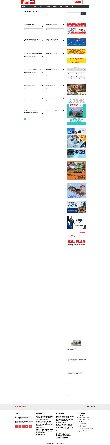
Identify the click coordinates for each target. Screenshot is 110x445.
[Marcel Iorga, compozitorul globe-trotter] (33, 47)
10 (68, 74)
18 (71, 76)
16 (84, 74)
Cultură (37, 434)
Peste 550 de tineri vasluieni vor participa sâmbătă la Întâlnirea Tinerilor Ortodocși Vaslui (64, 435)
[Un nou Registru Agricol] (55, 33)
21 (79, 76)
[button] (84, 2)
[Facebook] (20, 426)
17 (68, 76)
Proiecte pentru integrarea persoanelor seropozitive (31, 111)
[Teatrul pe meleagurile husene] (33, 33)
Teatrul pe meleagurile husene (32, 39)
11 (71, 74)
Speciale (58, 432)
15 (81, 74)
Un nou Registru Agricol (52, 39)
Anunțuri (68, 383)
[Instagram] (23, 426)
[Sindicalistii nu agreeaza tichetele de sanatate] (33, 63)
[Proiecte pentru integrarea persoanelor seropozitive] (33, 104)
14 (79, 74)
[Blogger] (16, 426)
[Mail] (26, 426)
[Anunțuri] (76, 378)
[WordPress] (30, 426)
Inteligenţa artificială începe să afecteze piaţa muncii (75, 395)
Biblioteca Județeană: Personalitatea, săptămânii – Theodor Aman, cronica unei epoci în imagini (76, 373)
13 (76, 74)
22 (81, 76)
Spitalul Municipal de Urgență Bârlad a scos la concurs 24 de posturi (75, 349)
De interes (58, 422)
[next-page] (30, 119)
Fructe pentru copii (29, 24)
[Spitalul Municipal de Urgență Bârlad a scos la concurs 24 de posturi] (76, 343)
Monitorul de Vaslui (49, 24)
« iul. (76, 81)
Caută (68, 11)
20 (76, 76)
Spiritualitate (59, 438)
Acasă (25, 10)
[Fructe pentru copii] (33, 18)
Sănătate (38, 427)
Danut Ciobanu (27, 26)
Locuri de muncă (39, 419)
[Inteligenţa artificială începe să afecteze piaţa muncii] (76, 389)
